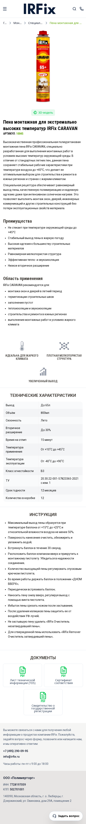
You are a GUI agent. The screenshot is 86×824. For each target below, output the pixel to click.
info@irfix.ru (11, 756)
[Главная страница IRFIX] (40, 9)
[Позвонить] (81, 8)
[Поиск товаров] (74, 8)
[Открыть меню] (5, 9)
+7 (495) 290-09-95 (15, 751)
